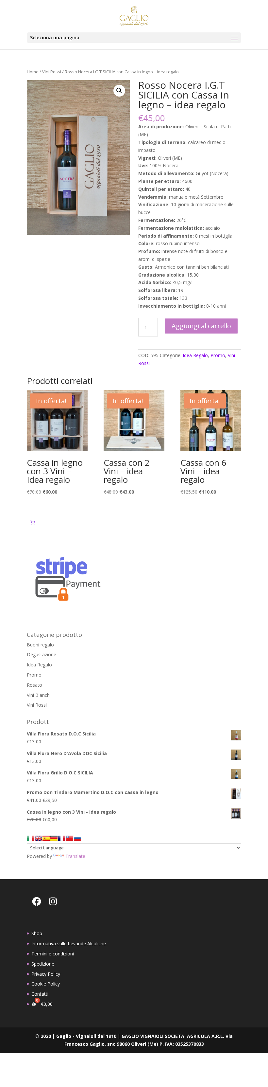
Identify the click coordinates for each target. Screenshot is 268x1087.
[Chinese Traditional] (69, 838)
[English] (38, 838)
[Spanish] (46, 838)
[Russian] (77, 838)
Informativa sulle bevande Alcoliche (68, 943)
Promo (217, 355)
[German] (54, 838)
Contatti (39, 994)
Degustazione (41, 654)
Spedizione (42, 964)
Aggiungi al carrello (201, 325)
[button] (119, 91)
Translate (75, 856)
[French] (61, 838)
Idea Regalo (195, 355)
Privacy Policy (45, 974)
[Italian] (30, 838)
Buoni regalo (40, 645)
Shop (36, 933)
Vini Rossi (51, 72)
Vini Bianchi (39, 695)
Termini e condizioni (52, 954)
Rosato (34, 685)
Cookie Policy (45, 984)
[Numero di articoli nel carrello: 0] (32, 522)
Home (33, 72)
